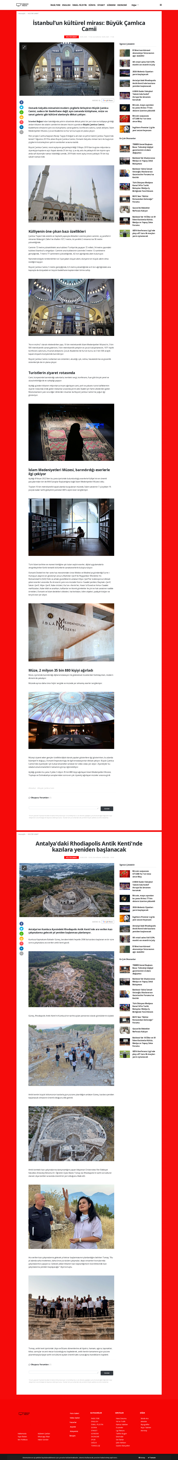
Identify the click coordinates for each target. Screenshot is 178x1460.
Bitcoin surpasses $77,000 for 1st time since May (141, 119)
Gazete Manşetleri (123, 1446)
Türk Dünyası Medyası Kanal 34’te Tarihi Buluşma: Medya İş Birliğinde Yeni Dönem (142, 186)
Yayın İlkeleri (22, 1436)
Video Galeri (74, 1418)
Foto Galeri (74, 1413)
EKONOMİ (122, 5)
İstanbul (32, 121)
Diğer (134, 5)
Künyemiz (74, 1431)
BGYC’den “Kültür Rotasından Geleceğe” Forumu (142, 199)
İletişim (72, 1436)
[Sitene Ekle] (48, 1425)
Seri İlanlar (120, 1439)
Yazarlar (73, 1422)
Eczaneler (119, 1427)
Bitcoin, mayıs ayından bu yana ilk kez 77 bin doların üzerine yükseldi (143, 108)
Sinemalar (119, 1436)
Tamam (152, 1457)
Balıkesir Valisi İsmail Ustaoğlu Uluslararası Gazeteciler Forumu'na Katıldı (143, 173)
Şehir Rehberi (121, 1442)
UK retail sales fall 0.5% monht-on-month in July (143, 63)
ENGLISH (66, 5)
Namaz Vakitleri (122, 1424)
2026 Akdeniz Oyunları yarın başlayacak (142, 73)
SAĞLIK (94, 1442)
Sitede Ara (144, 1418)
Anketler (144, 1421)
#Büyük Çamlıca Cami (45, 788)
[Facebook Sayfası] (18, 1425)
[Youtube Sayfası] (31, 1425)
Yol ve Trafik (120, 1421)
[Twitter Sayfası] (23, 1425)
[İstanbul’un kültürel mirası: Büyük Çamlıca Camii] (66, 69)
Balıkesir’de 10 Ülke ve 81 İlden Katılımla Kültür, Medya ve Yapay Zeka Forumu (144, 221)
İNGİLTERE (55, 5)
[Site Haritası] (44, 1425)
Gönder (107, 809)
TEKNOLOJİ (95, 1446)
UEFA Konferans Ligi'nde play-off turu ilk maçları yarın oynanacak (143, 233)
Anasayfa (22, 13)
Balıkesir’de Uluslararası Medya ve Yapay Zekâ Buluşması (143, 161)
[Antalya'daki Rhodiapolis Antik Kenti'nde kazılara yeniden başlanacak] (66, 890)
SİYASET (101, 5)
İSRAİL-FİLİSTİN (79, 5)
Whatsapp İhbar (44, 1436)
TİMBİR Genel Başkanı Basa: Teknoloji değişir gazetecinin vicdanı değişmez (143, 148)
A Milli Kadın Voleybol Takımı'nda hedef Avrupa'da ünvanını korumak (142, 95)
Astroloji (144, 1430)
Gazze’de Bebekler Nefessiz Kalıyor (141, 209)
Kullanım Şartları (44, 1433)
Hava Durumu (121, 1418)
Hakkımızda (22, 1433)
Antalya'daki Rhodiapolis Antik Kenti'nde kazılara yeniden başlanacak (144, 83)
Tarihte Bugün (121, 1433)
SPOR (93, 1439)
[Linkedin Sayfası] (35, 1425)
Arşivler (73, 1427)
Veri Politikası (23, 1439)
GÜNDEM (111, 5)
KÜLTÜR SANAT (33, 13)
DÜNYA (92, 5)
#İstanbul (32, 788)
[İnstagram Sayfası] (27, 1425)
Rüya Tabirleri (146, 1427)
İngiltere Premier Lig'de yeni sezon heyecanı (143, 129)
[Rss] (40, 1425)
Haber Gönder (43, 1439)
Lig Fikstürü (120, 1430)
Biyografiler (145, 1424)
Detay (142, 1457)
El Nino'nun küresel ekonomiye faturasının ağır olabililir (143, 53)
